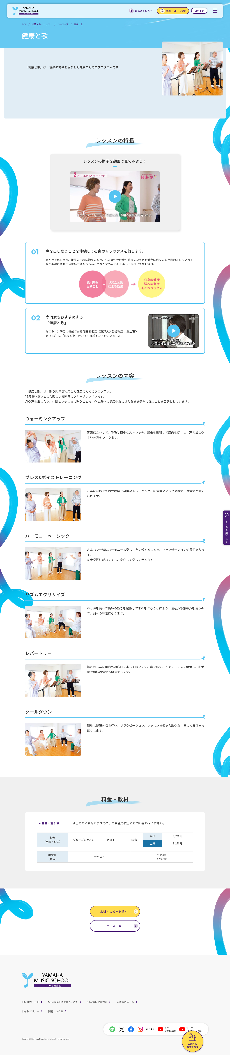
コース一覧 (63, 24)
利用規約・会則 (30, 1002)
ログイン (199, 10)
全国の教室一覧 (125, 1002)
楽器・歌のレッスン (42, 24)
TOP (24, 24)
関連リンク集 (55, 1011)
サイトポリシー (30, 1011)
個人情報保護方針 (97, 1002)
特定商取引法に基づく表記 (63, 1002)
